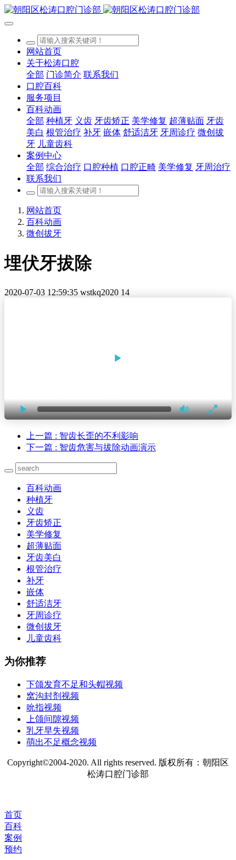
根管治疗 (43, 569)
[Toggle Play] (118, 358)
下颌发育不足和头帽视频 (74, 684)
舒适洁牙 (43, 603)
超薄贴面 (43, 545)
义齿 (35, 511)
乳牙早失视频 (52, 730)
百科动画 (43, 222)
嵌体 (35, 592)
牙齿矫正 (43, 522)
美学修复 (43, 534)
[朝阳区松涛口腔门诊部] (118, 10)
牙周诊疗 (43, 615)
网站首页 (43, 51)
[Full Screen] (212, 409)
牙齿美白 (43, 557)
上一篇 (82, 435)
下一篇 (91, 447)
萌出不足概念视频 (61, 742)
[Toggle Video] (23, 409)
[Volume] (185, 409)
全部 (35, 74)
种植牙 (39, 499)
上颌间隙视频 (52, 719)
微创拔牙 (43, 233)
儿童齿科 (43, 638)
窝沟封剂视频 (52, 696)
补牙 (35, 580)
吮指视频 (43, 707)
